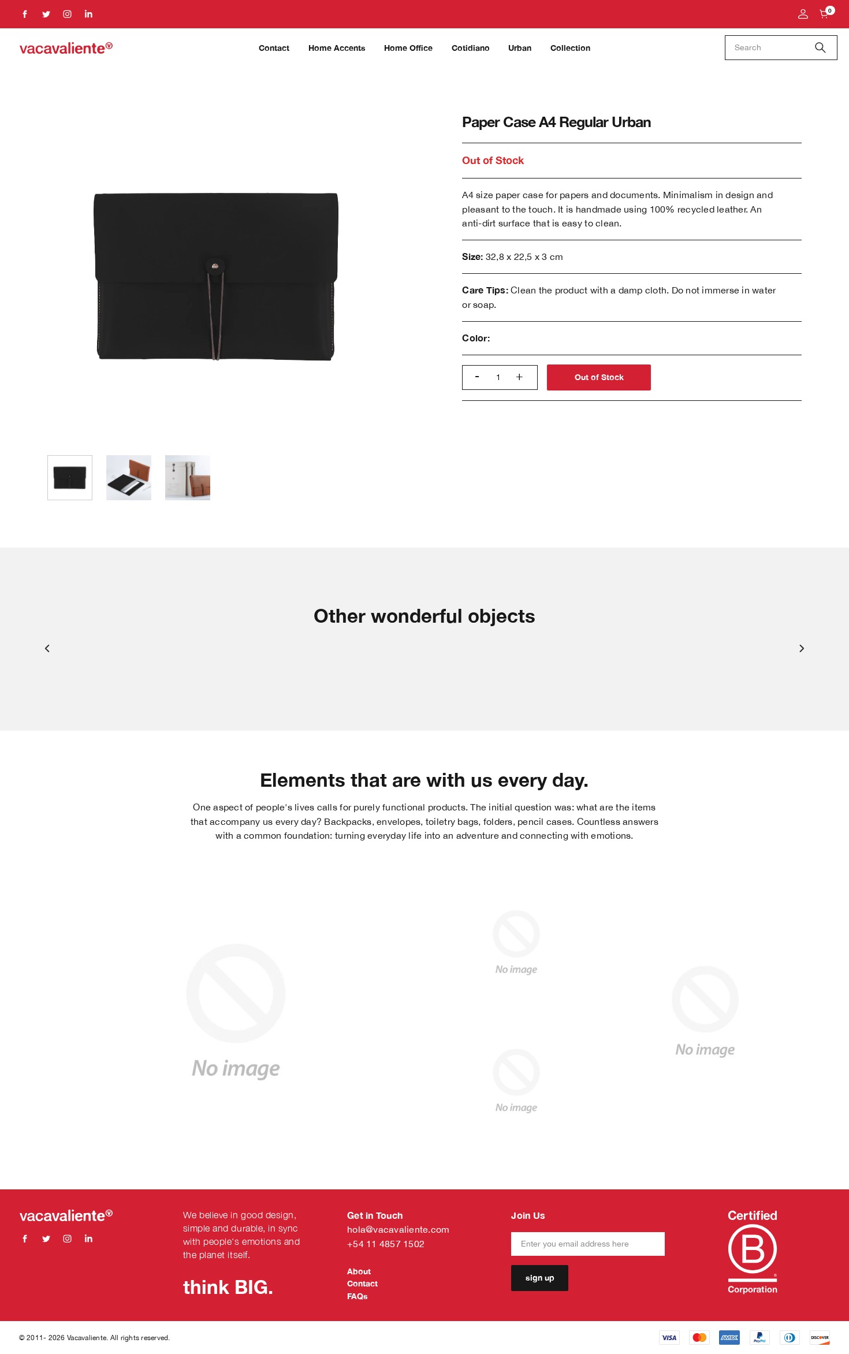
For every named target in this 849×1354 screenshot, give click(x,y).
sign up (540, 1277)
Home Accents (337, 48)
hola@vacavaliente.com (398, 1228)
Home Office (408, 48)
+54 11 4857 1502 (386, 1243)
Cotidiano (471, 48)
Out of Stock (599, 377)
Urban (519, 48)
